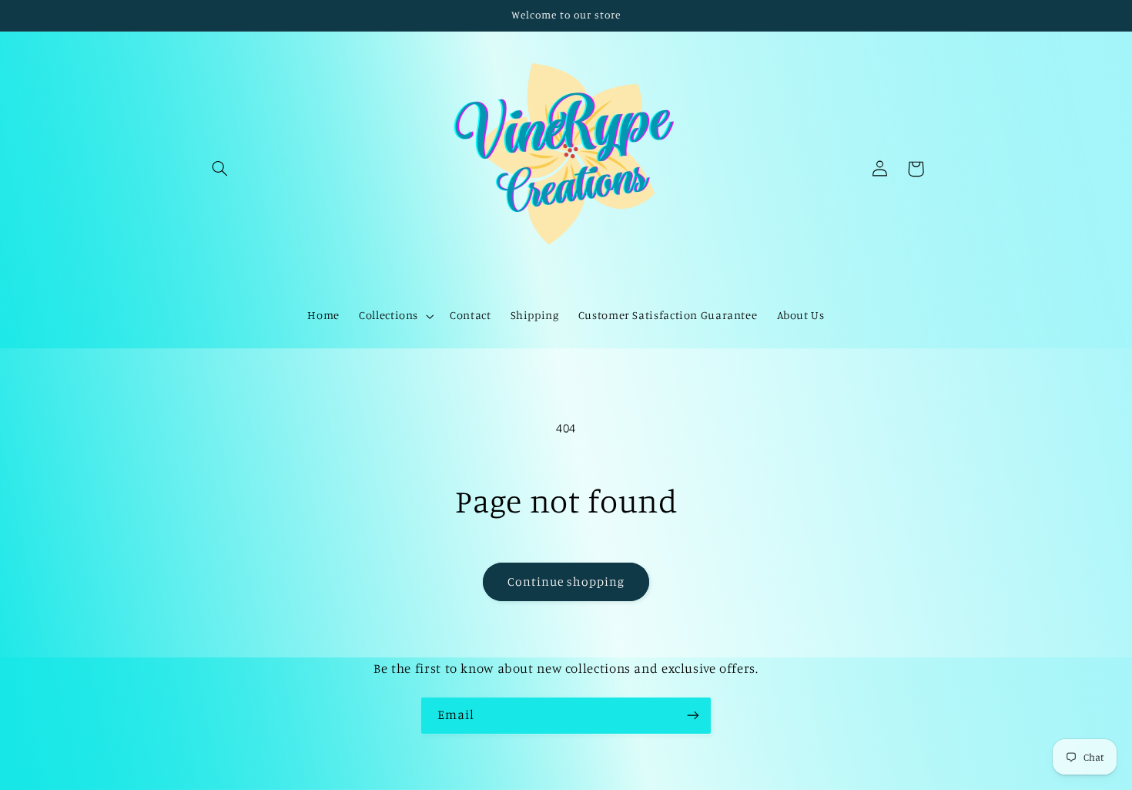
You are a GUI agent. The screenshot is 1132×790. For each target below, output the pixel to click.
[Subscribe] (693, 716)
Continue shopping (566, 581)
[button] (220, 169)
